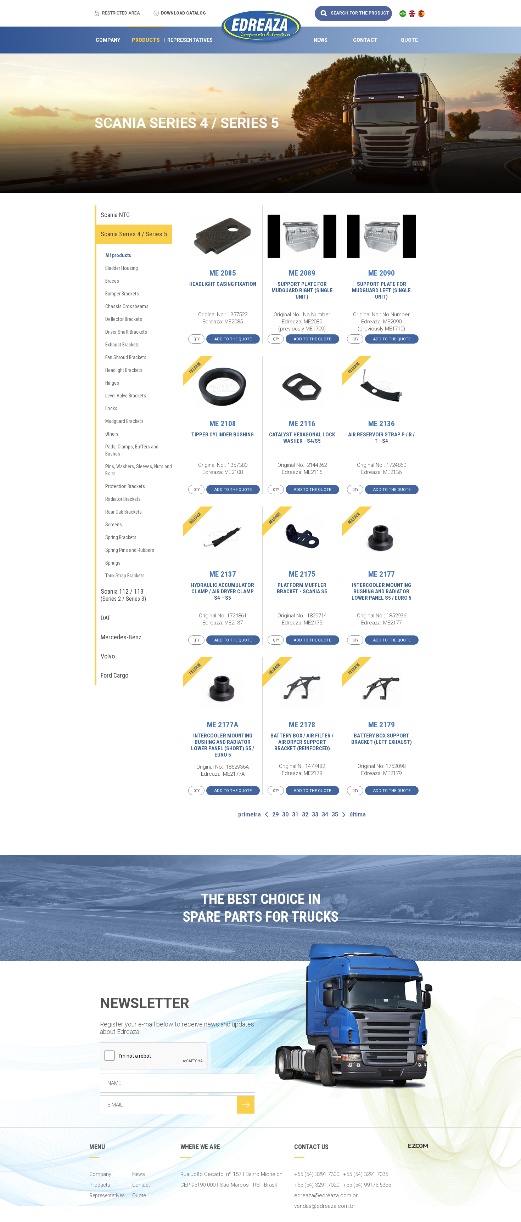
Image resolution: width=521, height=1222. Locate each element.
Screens (113, 524)
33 (315, 814)
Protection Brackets (125, 486)
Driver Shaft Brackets (126, 332)
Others (111, 434)
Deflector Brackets (123, 319)
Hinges (112, 383)
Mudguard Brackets (124, 421)
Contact (365, 40)
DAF (106, 618)
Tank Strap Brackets (125, 575)
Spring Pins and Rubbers (129, 550)
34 (325, 814)
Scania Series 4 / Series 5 (134, 234)
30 (285, 814)
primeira (249, 814)
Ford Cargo (114, 675)
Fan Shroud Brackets (125, 357)
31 (295, 814)
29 (275, 814)
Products (146, 40)
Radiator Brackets (123, 499)
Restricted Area (121, 13)
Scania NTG (115, 215)
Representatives (190, 40)
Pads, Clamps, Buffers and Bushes (131, 450)
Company (108, 40)
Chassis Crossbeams (127, 306)
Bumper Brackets (122, 293)
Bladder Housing (121, 268)
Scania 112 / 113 (123, 595)
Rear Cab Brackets (123, 512)
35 (335, 814)
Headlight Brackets (123, 370)
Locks (111, 408)
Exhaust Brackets (122, 344)
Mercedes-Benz (121, 637)
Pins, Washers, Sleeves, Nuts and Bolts (138, 470)
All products (118, 255)
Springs (113, 563)
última (357, 814)
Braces (112, 281)
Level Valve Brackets (125, 395)
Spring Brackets (120, 537)
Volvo (108, 656)
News (320, 40)
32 (305, 814)
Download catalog (183, 13)
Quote (409, 40)
